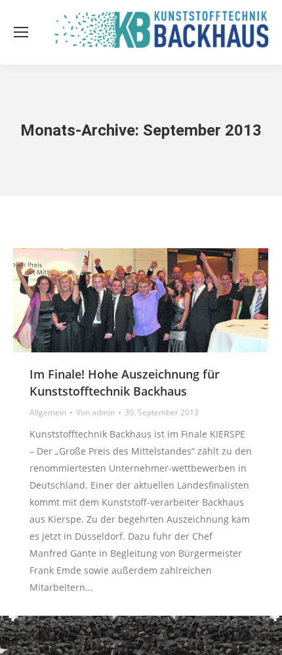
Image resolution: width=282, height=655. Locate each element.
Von (95, 412)
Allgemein (48, 412)
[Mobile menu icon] (21, 32)
